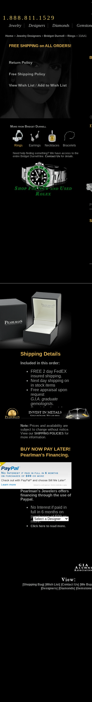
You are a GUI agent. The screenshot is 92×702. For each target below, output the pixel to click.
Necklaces (52, 145)
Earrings (35, 145)
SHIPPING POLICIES (49, 433)
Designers (37, 25)
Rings (71, 35)
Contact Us (52, 156)
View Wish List (21, 85)
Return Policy (20, 62)
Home (9, 35)
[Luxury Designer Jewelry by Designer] (21, 518)
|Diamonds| (67, 588)
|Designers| (49, 588)
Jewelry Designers (28, 35)
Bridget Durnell (54, 35)
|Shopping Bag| (33, 584)
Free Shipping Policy (27, 74)
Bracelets (69, 145)
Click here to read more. (48, 526)
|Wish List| (52, 584)
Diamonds (60, 25)
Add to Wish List (52, 85)
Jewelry (15, 25)
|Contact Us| (70, 584)
